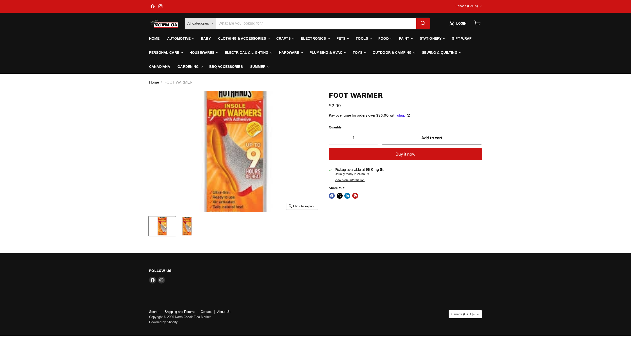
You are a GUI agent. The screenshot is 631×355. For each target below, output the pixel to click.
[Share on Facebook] (332, 196)
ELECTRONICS (314, 38)
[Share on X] (340, 196)
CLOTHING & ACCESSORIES (242, 38)
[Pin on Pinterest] (355, 196)
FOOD (384, 38)
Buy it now (405, 154)
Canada (467, 6)
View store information (350, 180)
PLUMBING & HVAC (326, 52)
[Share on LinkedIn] (347, 196)
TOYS (358, 52)
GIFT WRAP (462, 38)
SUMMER (258, 67)
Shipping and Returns (180, 312)
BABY (206, 38)
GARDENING (188, 67)
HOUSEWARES (202, 52)
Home (154, 38)
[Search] (423, 23)
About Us (223, 312)
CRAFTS (284, 38)
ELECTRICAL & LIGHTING (247, 52)
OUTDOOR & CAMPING (393, 52)
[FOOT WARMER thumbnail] (162, 226)
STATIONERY (431, 38)
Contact (206, 312)
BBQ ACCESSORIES (226, 67)
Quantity (335, 127)
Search (154, 312)
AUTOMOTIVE (179, 38)
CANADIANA (159, 67)
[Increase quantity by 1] (372, 138)
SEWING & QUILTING (440, 52)
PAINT (404, 38)
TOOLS (362, 38)
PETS (341, 38)
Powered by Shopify (163, 322)
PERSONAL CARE (164, 52)
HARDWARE (289, 52)
